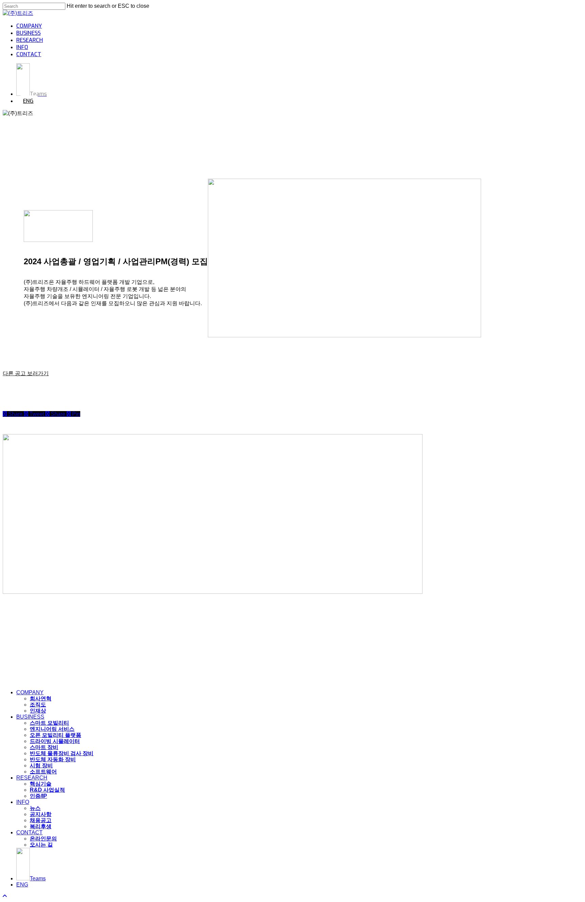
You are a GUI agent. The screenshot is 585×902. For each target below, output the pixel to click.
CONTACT (29, 832)
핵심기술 (40, 784)
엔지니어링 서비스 (52, 729)
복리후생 (40, 826)
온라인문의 (43, 838)
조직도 (38, 704)
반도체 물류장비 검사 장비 (61, 753)
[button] (26, 373)
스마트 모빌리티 (49, 723)
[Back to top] (5, 896)
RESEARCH (31, 778)
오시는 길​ (41, 845)
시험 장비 (41, 765)
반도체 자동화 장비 (53, 759)
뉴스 (35, 808)
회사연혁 (40, 698)
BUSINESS (30, 717)
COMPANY (30, 692)
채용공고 (40, 820)
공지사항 (40, 814)
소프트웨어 (43, 771)
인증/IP (38, 796)
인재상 (38, 711)
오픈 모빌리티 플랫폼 (55, 735)
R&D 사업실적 (47, 790)
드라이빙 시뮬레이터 (55, 741)
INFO (22, 802)
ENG (22, 884)
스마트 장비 (44, 747)
